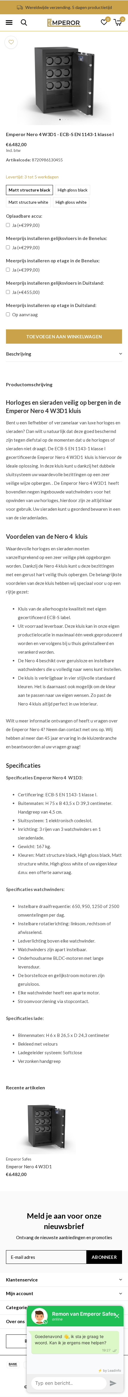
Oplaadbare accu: (24, 216)
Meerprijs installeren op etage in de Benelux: (53, 260)
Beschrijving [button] (18, 353)
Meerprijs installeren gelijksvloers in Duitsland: (55, 283)
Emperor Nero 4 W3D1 (29, 1166)
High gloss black (73, 189)
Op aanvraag (25, 314)
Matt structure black (29, 189)
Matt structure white (28, 202)
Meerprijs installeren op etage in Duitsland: (51, 305)
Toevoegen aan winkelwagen (64, 336)
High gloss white (71, 202)
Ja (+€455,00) (26, 292)
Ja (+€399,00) (26, 225)
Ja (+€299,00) (26, 247)
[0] (117, 22)
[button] (9, 22)
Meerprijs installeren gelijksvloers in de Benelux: (56, 238)
